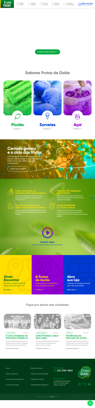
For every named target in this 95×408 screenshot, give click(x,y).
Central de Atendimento (15, 379)
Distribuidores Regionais (40, 385)
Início (8, 368)
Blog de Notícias (37, 368)
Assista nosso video (17, 169)
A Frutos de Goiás (12, 385)
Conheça (16, 129)
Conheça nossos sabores (46, 52)
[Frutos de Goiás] (7, 4)
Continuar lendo (12, 348)
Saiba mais (71, 290)
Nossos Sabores (12, 374)
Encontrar (7, 290)
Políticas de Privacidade (39, 374)
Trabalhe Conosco (37, 379)
